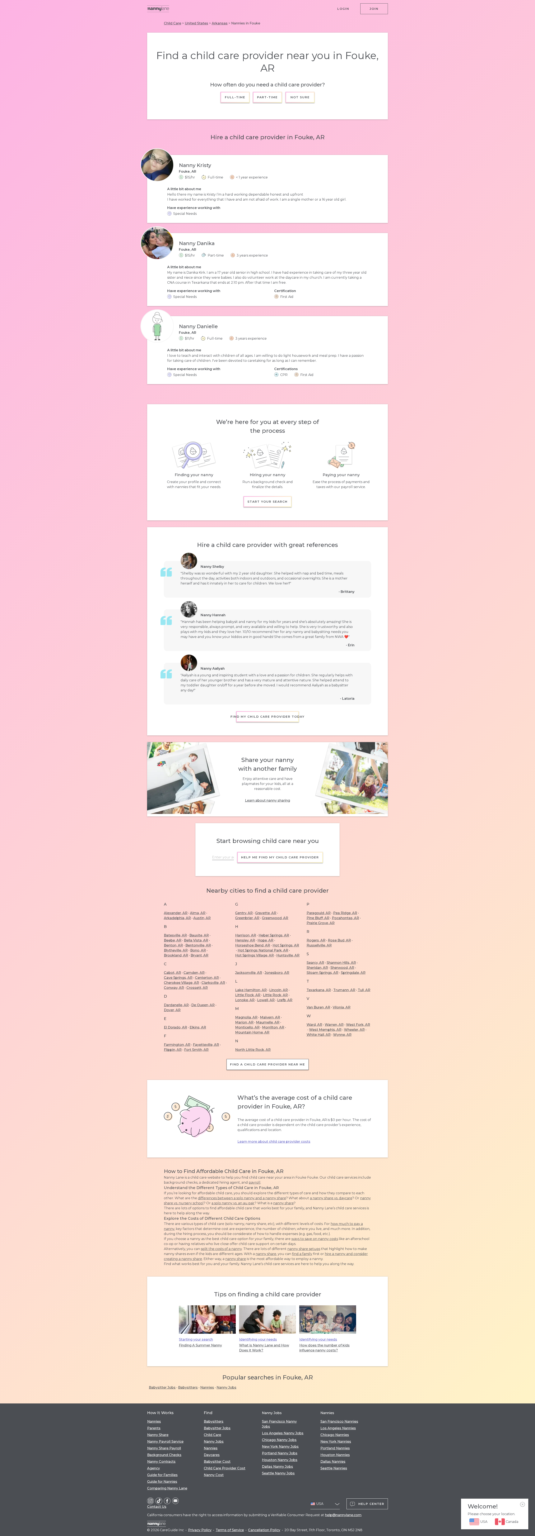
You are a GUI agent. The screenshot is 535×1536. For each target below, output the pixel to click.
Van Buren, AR (318, 1007)
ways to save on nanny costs (314, 1239)
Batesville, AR (175, 935)
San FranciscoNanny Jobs (279, 1424)
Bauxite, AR (199, 935)
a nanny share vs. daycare (331, 1198)
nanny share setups (303, 1249)
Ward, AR (314, 1025)
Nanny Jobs (226, 1387)
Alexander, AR (175, 913)
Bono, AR (198, 950)
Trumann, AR (344, 990)
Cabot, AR (172, 973)
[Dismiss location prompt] (522, 1504)
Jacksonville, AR (248, 973)
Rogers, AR (316, 940)
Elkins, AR (198, 1027)
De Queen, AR (203, 1005)
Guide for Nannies (162, 1482)
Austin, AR (202, 918)
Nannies (207, 1387)
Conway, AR (174, 988)
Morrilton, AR (273, 1027)
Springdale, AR (353, 973)
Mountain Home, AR (252, 1032)
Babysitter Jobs (162, 1387)
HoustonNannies (335, 1455)
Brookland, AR (176, 955)
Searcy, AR (315, 963)
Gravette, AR (265, 913)
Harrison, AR (245, 935)
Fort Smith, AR (196, 1050)
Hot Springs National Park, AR (263, 950)
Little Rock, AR (275, 995)
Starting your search (196, 1339)
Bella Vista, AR (196, 940)
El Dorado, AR (175, 1027)
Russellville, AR (319, 945)
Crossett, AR (197, 988)
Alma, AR (197, 913)
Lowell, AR (266, 1000)
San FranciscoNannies (339, 1421)
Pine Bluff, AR (318, 918)
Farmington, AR (177, 1045)
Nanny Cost (214, 1475)
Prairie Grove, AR (321, 923)
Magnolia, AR (246, 1017)
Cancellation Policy (264, 1530)
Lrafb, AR (284, 1000)
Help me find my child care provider (280, 857)
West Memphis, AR (325, 1030)
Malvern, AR (270, 1017)
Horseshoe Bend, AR (252, 945)
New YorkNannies (335, 1442)
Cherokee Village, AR (181, 983)
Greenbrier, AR (247, 918)
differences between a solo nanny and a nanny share (242, 1198)
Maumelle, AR (267, 1022)
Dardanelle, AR (176, 1005)
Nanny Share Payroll (164, 1448)
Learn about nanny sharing (267, 800)
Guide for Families (162, 1475)
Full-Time (235, 97)
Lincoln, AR (278, 990)
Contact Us (156, 1507)
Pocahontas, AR (345, 918)
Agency (153, 1468)
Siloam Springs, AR (322, 973)
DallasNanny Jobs (277, 1467)
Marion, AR (244, 1022)
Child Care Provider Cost (224, 1468)
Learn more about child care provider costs (273, 1142)
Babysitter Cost (217, 1462)
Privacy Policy (199, 1530)
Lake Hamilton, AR (251, 990)
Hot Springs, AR (286, 945)
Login (343, 9)
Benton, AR (173, 945)
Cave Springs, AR (178, 978)
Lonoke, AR (245, 1000)
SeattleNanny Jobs (278, 1473)
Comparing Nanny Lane (167, 1488)
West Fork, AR (358, 1025)
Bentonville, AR (198, 945)
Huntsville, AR (287, 955)
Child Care (172, 23)
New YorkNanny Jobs (280, 1447)
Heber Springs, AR (274, 935)
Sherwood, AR (342, 968)
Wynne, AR (342, 1035)
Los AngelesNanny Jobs (282, 1433)
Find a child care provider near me (267, 1064)
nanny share (283, 1203)
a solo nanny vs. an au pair (233, 1203)
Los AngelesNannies (338, 1428)
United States (196, 23)
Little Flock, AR (247, 995)
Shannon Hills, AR (341, 963)
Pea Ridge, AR (345, 913)
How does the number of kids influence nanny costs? (324, 1347)
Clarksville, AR (213, 983)
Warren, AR (334, 1025)
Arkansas (220, 23)
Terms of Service (230, 1530)
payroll (254, 1182)
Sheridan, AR (317, 968)
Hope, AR (265, 940)
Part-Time (267, 97)
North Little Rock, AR (253, 1050)
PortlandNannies (335, 1448)
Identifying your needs (258, 1339)
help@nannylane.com (343, 1515)
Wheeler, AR (354, 1030)
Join (374, 9)
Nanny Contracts (161, 1462)
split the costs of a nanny (221, 1249)
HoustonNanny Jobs (279, 1460)
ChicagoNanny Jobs (279, 1440)
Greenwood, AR (275, 918)
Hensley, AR (245, 940)
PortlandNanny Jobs (279, 1453)
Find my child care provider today (267, 717)
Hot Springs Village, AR (254, 955)
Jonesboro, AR (277, 973)
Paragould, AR (319, 913)
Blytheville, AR (176, 950)
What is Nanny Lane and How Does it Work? (264, 1347)
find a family (302, 1254)
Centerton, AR (207, 978)
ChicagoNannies (334, 1435)
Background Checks (164, 1455)
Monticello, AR (247, 1027)
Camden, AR (194, 973)
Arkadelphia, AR (177, 918)
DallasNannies (332, 1462)
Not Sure (300, 97)
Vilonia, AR (341, 1007)
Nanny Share (157, 1435)
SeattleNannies (333, 1468)
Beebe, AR (172, 940)
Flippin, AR (173, 1050)
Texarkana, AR (319, 990)
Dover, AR (172, 1010)
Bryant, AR (199, 955)
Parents (153, 1428)
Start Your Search (267, 502)
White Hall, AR (319, 1035)
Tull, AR (364, 990)
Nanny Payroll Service (165, 1442)
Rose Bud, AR (339, 940)
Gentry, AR (244, 913)
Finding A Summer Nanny (200, 1345)
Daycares (212, 1455)
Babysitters (188, 1387)
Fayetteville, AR (206, 1045)
